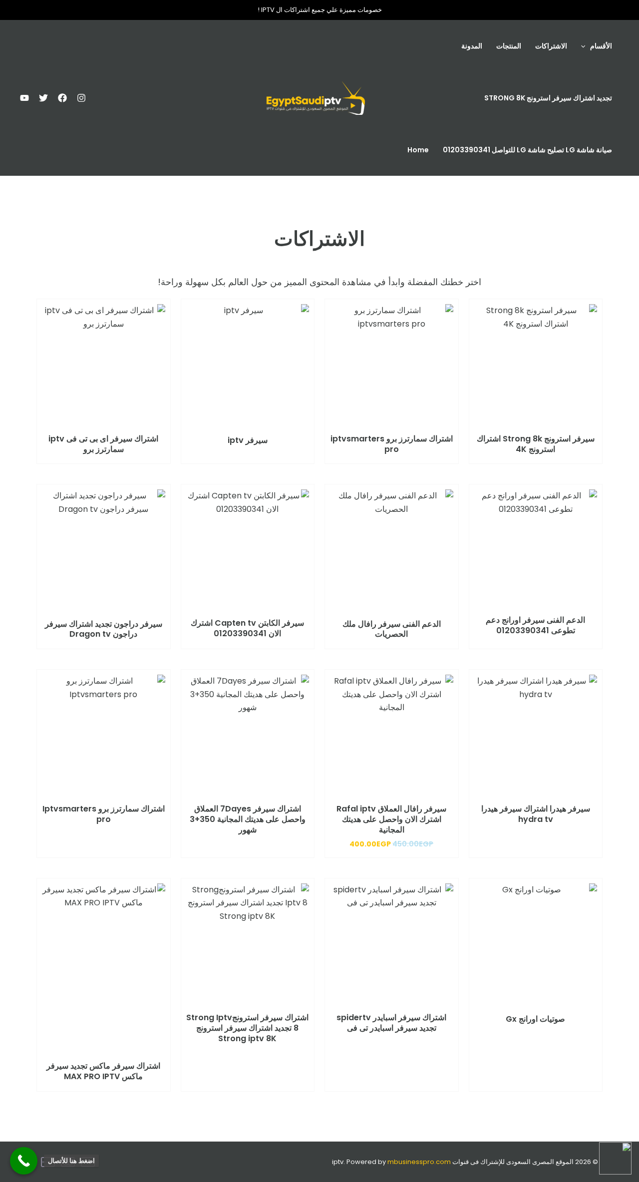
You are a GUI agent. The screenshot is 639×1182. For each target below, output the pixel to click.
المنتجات (508, 46)
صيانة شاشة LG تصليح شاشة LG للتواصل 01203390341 (527, 150)
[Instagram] (81, 97)
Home (418, 150)
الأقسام (601, 46)
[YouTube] (24, 97)
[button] (585, 46)
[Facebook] (62, 97)
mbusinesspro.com (419, 1162)
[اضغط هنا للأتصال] (23, 1161)
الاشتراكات (551, 46)
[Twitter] (43, 97)
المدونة (471, 46)
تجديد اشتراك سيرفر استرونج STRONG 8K (548, 98)
